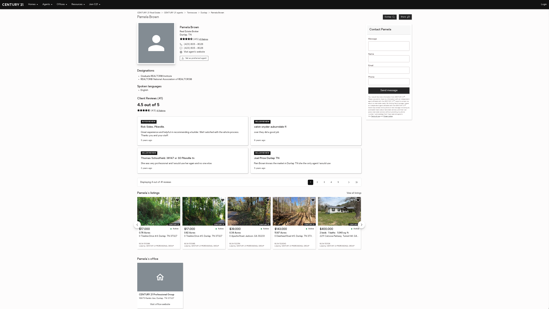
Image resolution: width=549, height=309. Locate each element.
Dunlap (204, 13)
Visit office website (160, 304)
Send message (388, 90)
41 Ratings (203, 39)
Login (544, 4)
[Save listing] (177, 200)
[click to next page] (349, 182)
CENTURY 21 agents (173, 13)
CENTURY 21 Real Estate (148, 13)
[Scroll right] (361, 224)
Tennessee (192, 13)
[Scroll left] (137, 224)
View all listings (354, 193)
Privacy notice (388, 116)
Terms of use (375, 116)
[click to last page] (356, 182)
